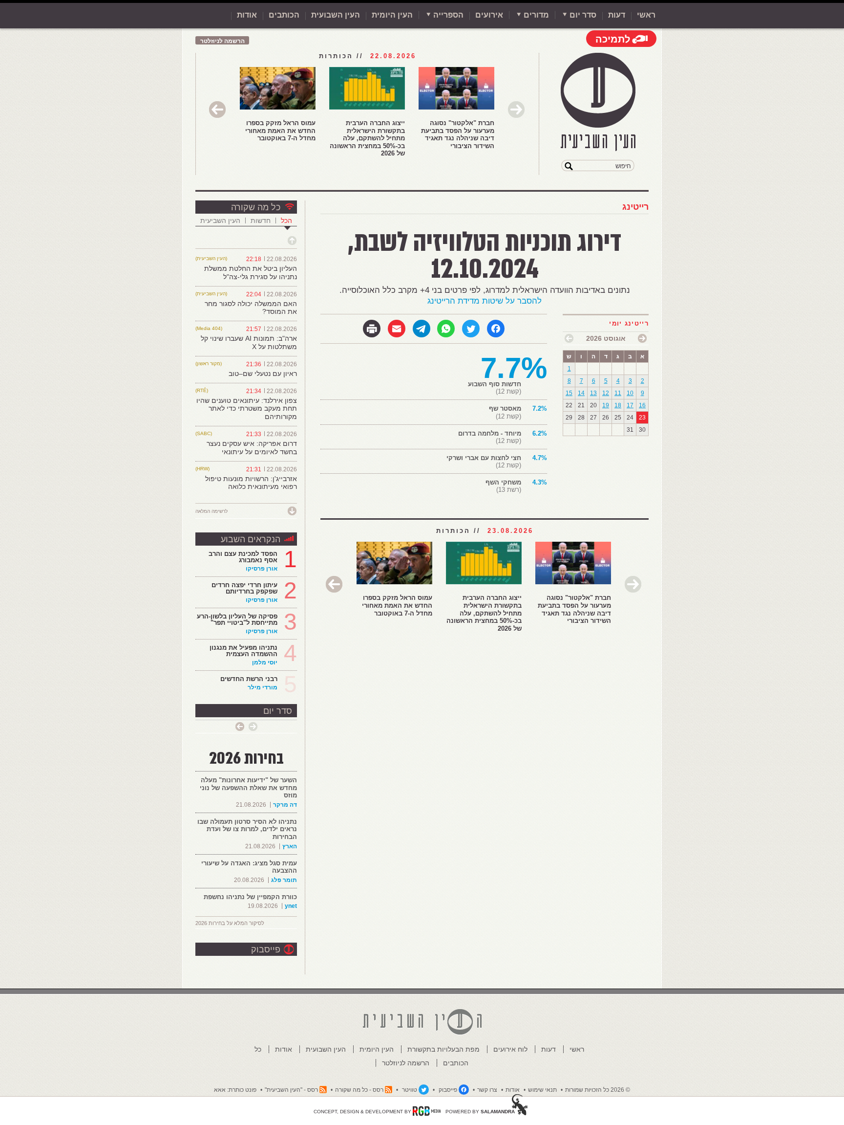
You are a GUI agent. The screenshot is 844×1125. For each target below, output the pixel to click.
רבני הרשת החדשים (247, 679)
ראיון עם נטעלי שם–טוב (263, 373)
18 (617, 405)
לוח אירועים (510, 1049)
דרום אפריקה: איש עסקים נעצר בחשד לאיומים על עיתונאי (252, 448)
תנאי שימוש (542, 1089)
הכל (286, 220)
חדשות (261, 220)
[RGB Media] (427, 1110)
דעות (616, 15)
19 (605, 405)
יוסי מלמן (264, 662)
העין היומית (392, 15)
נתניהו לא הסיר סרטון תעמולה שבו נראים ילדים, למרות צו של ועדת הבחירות (247, 829)
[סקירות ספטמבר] (569, 338)
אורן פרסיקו (261, 568)
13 (593, 393)
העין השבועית (335, 15)
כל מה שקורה (255, 207)
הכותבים (284, 15)
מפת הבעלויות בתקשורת (443, 1049)
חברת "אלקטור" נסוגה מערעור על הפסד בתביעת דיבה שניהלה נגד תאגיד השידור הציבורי (457, 134)
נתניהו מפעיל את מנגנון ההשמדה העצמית (243, 651)
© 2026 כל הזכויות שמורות (597, 1089)
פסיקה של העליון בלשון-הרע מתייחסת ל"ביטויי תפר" (237, 619)
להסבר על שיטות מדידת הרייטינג (484, 301)
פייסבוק (265, 949)
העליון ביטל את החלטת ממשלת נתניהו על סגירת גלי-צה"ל (250, 273)
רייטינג (635, 207)
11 (617, 393)
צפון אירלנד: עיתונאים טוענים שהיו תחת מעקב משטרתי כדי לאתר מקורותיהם (246, 409)
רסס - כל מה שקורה (359, 1089)
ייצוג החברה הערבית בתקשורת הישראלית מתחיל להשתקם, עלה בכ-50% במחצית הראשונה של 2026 (367, 138)
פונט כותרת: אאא (235, 1089)
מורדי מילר (262, 687)
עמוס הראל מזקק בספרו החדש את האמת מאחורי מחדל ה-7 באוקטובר (280, 130)
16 (642, 405)
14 (581, 393)
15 (569, 393)
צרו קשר (487, 1089)
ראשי (646, 15)
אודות (247, 15)
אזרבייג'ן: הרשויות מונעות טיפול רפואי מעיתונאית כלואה (251, 483)
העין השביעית (220, 220)
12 (605, 393)
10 (630, 393)
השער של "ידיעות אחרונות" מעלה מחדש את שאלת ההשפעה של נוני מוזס (248, 787)
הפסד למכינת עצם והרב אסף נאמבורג (243, 557)
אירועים (489, 15)
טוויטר (410, 1089)
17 (630, 405)
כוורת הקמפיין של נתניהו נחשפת (250, 897)
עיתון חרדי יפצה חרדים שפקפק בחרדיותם (244, 588)
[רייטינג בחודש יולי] (642, 338)
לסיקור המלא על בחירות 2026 (229, 923)
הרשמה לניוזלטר (222, 41)
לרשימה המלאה (211, 511)
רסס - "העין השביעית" (291, 1089)
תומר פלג (284, 880)
